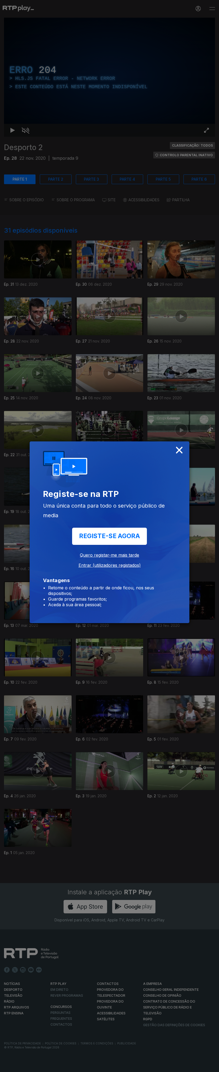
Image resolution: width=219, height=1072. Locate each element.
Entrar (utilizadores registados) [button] (110, 565)
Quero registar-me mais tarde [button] (109, 555)
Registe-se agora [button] (109, 536)
